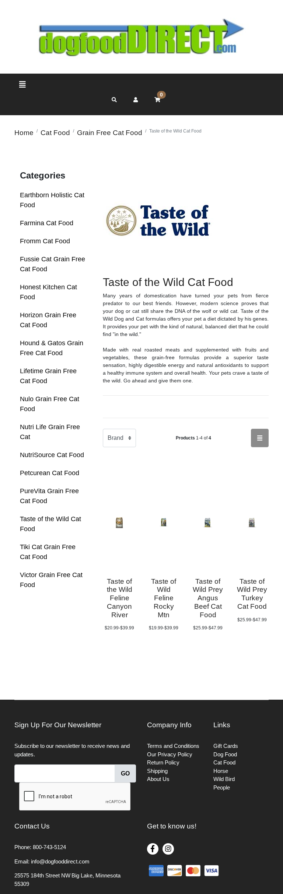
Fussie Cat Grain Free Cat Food (52, 264)
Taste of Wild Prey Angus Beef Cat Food (208, 598)
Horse (220, 771)
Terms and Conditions (173, 746)
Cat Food (224, 762)
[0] (157, 100)
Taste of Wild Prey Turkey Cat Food (252, 593)
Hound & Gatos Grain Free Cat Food (51, 348)
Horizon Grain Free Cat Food (48, 320)
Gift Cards (225, 746)
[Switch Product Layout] (260, 438)
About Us (158, 779)
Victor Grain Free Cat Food (51, 580)
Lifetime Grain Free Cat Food (48, 376)
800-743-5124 (49, 847)
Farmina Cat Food (46, 223)
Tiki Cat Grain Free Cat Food (48, 552)
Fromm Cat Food (45, 241)
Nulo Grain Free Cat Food (49, 404)
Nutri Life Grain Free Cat (50, 432)
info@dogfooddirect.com (60, 861)
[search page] (114, 100)
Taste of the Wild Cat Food (50, 524)
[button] (135, 100)
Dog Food (225, 754)
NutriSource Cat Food (52, 455)
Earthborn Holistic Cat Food (52, 200)
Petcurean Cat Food (49, 473)
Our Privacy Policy (169, 754)
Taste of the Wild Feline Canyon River (119, 598)
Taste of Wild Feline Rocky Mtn (163, 598)
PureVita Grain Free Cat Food (49, 496)
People (221, 787)
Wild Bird (224, 779)
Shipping (157, 771)
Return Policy (163, 762)
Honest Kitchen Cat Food (48, 292)
